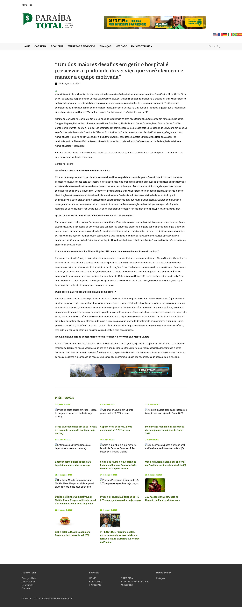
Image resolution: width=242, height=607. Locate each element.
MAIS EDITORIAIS (141, 46)
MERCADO (121, 46)
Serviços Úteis (29, 578)
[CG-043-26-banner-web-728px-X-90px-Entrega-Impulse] (155, 22)
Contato (26, 588)
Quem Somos (28, 581)
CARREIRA (40, 46)
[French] (220, 34)
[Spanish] (239, 34)
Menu (24, 5)
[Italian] (230, 34)
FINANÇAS (105, 46)
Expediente (27, 585)
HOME (27, 46)
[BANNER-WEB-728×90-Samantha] (121, 370)
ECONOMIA (57, 46)
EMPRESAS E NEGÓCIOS (81, 46)
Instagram (161, 578)
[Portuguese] (234, 34)
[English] (215, 34)
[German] (225, 34)
